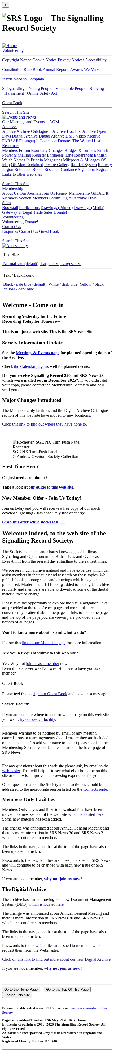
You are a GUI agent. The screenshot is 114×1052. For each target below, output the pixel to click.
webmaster (11, 770)
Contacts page (95, 789)
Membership (12, 188)
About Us (10, 193)
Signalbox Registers (94, 169)
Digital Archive (25, 136)
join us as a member (42, 663)
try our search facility (37, 719)
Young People (39, 88)
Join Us (48, 193)
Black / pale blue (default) (24, 284)
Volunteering (13, 50)
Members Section (16, 198)
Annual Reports (56, 69)
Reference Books (28, 169)
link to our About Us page (43, 642)
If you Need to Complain (23, 79)
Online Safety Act (41, 93)
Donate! (64, 141)
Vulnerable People (69, 88)
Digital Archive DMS (57, 136)
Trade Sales (42, 212)
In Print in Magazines (44, 160)
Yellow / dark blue (18, 289)
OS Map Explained (27, 164)
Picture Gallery (56, 164)
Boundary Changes (47, 150)
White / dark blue (62, 284)
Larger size (49, 263)
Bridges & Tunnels (80, 150)
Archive (9, 131)
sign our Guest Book (50, 693)
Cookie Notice (44, 60)
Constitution (12, 69)
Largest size (70, 263)
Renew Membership (73, 193)
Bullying (95, 88)
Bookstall (10, 207)
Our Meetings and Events (23, 122)
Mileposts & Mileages (81, 160)
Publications (29, 207)
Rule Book (33, 69)
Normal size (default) (20, 263)
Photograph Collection (38, 141)
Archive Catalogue (32, 131)
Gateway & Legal (17, 212)
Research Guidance (60, 169)
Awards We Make (85, 69)
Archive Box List (65, 131)
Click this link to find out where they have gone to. (44, 424)
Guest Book (12, 103)
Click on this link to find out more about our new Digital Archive (56, 959)
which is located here (85, 814)
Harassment (13, 93)
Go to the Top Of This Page (67, 989)
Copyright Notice (16, 60)
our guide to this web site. (51, 487)
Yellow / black (91, 284)
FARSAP (10, 141)
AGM (52, 122)
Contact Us (11, 226)
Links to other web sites (22, 174)
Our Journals (30, 193)
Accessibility (96, 60)
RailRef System (84, 164)
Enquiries (10, 231)
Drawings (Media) (89, 207)
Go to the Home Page (21, 989)
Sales (6, 203)
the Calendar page (29, 366)
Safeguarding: (13, 88)
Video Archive (88, 136)
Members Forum (16, 150)
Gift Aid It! (100, 193)
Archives (9, 126)
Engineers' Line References (70, 155)
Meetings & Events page (37, 352)
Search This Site (15, 112)
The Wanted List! (87, 141)
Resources (10, 145)
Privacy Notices (71, 60)
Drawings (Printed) (57, 207)
